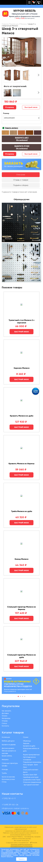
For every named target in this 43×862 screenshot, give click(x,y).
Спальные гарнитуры (10, 763)
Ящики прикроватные (31, 754)
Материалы (6, 718)
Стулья (25, 737)
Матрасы (5, 759)
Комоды (5, 769)
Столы (4, 782)
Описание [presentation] (20, 175)
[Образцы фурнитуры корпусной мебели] (21, 223)
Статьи (4, 723)
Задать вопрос (11, 128)
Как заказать (6, 711)
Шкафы (4, 766)
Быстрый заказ (31, 107)
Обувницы (27, 741)
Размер (6, 113)
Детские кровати (8, 748)
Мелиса (23, 24)
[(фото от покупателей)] (8, 92)
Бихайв (34, 842)
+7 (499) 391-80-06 (10, 804)
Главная (5, 24)
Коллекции (14, 24)
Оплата (4, 716)
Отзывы (5, 721)
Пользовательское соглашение (21, 846)
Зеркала (26, 743)
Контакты (5, 726)
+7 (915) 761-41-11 (9, 798)
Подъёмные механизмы (32, 762)
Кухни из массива (8, 777)
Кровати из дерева (9, 744)
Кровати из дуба (29, 746)
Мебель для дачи (8, 741)
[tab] (21, 174)
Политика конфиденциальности (21, 844)
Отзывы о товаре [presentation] (20, 180)
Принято (21, 859)
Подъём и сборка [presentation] (20, 185)
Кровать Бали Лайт (30, 775)
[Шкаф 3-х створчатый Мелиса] (21, 52)
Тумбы (4, 773)
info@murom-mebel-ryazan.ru (15, 808)
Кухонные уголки (8, 779)
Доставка (5, 713)
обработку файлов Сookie (17, 851)
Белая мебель (7, 756)
